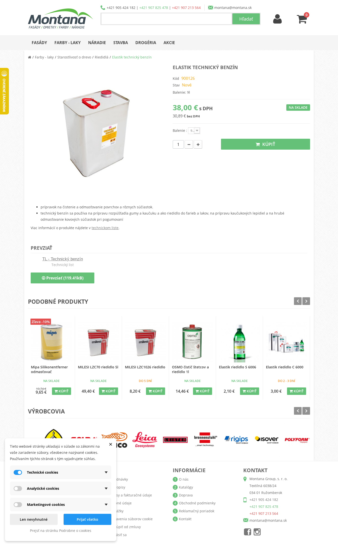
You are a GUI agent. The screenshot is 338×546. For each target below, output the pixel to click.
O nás (184, 479)
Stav (176, 85)
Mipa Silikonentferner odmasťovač (49, 369)
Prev (298, 301)
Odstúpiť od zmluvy (124, 526)
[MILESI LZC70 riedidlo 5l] (98, 342)
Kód (176, 78)
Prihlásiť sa (117, 534)
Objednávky (118, 479)
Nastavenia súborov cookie (130, 519)
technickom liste (105, 227)
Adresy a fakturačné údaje (130, 495)
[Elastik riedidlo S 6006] (239, 342)
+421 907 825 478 (153, 7)
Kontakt (185, 519)
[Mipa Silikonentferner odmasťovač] (51, 342)
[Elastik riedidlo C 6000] (286, 342)
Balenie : (180, 130)
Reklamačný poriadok (196, 511)
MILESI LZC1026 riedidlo (145, 367)
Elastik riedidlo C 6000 (284, 367)
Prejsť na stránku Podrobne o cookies (60, 530)
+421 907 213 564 (186, 7)
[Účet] (277, 19)
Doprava (186, 495)
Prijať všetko (87, 519)
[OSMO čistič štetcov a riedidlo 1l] (192, 342)
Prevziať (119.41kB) (64, 278)
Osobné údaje (120, 503)
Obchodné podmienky (197, 503)
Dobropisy (116, 487)
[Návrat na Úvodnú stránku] (29, 57)
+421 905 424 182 (121, 7)
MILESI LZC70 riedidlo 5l (98, 367)
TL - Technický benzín (62, 259)
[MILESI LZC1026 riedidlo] (145, 342)
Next (306, 301)
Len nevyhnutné (34, 519)
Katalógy (186, 487)
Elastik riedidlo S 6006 (237, 367)
